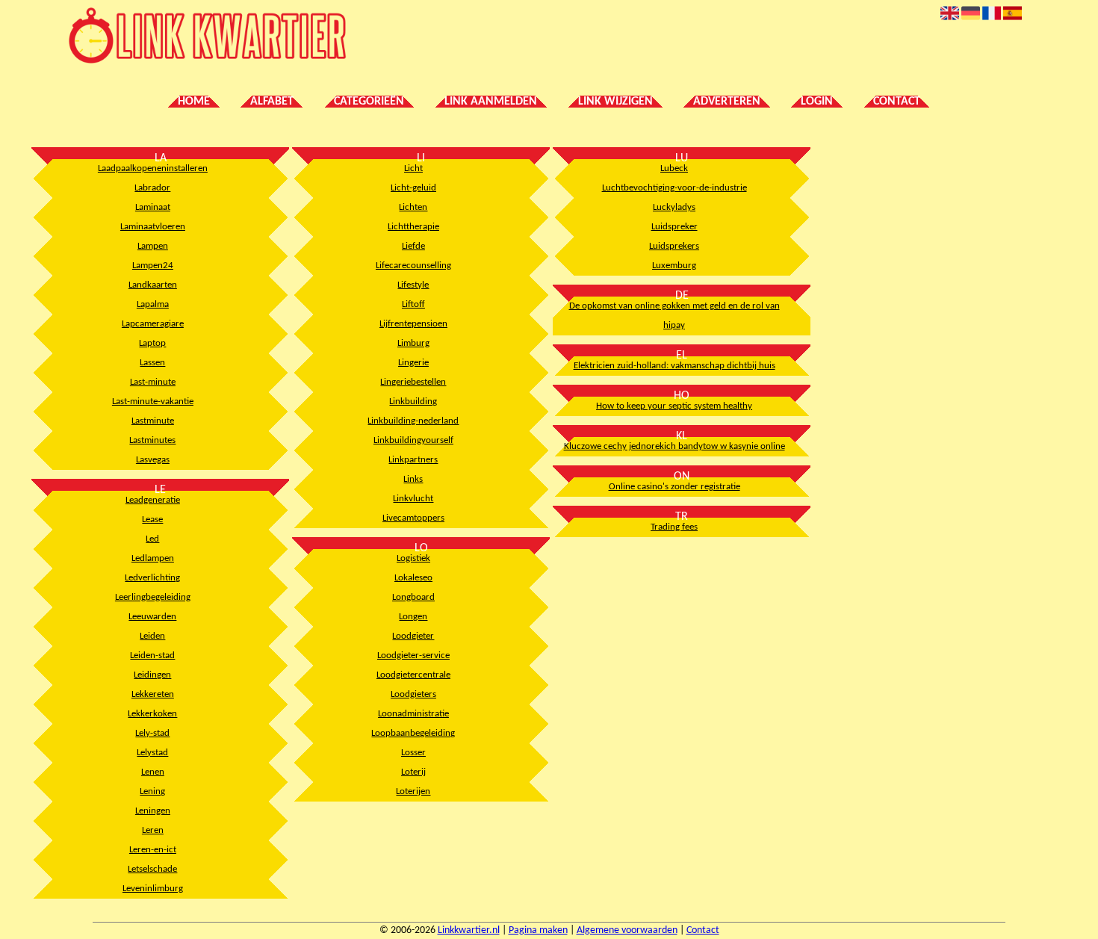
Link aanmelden (490, 102)
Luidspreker (674, 227)
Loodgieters (413, 694)
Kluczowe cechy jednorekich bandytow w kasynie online (674, 446)
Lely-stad (152, 733)
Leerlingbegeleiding (152, 597)
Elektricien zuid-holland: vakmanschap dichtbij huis (674, 366)
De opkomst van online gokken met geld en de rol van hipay (674, 315)
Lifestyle (413, 285)
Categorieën (369, 102)
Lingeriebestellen (413, 382)
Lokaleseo (413, 578)
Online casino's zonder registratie (674, 487)
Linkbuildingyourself (413, 440)
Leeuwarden (152, 617)
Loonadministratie (413, 714)
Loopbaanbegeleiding (413, 733)
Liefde (413, 246)
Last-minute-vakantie (152, 401)
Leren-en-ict (152, 850)
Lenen (152, 772)
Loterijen (413, 791)
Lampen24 (152, 265)
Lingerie (413, 363)
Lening (152, 791)
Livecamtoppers (413, 518)
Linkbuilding (413, 401)
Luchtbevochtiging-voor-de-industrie (674, 188)
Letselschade (152, 869)
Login (817, 102)
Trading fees (674, 527)
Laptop (152, 343)
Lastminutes (152, 440)
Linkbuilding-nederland (413, 421)
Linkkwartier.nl (469, 930)
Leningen (152, 811)
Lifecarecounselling (413, 265)
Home (194, 102)
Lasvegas (153, 460)
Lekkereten (152, 694)
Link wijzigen (615, 102)
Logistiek (413, 558)
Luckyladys (674, 207)
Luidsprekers (674, 246)
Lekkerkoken (152, 714)
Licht (413, 168)
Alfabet (272, 102)
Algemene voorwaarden (627, 930)
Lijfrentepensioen (413, 324)
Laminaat (152, 207)
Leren (153, 830)
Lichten (413, 207)
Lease (152, 519)
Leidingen (152, 675)
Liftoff (413, 304)
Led (152, 539)
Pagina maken (538, 930)
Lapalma (153, 304)
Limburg (413, 343)
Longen (413, 617)
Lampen (152, 246)
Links (413, 479)
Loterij (413, 772)
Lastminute (152, 421)
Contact (896, 102)
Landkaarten (152, 285)
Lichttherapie (413, 227)
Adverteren (726, 102)
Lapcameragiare (153, 324)
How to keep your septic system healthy (674, 406)
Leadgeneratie (152, 500)
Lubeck (674, 168)
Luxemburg (674, 265)
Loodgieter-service (413, 655)
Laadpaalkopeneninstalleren (153, 168)
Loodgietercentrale (413, 675)
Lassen (152, 363)
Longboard (413, 597)
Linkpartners (413, 460)
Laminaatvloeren (152, 227)
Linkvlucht (413, 498)
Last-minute (153, 382)
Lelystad (152, 752)
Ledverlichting (152, 578)
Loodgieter (413, 636)
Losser (413, 752)
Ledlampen (152, 558)
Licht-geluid (413, 188)
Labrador (152, 188)
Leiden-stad (152, 655)
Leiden (152, 636)
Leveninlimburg (152, 888)
